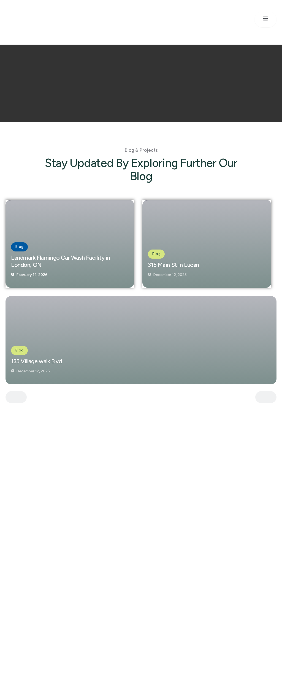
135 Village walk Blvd (36, 361)
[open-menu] (265, 19)
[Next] (265, 397)
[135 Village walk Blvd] (141, 340)
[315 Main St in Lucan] (206, 244)
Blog (19, 246)
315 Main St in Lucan (173, 264)
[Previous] (16, 397)
